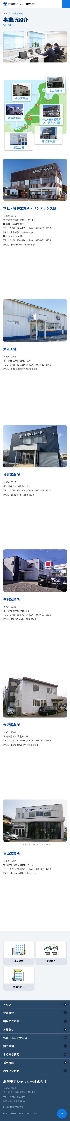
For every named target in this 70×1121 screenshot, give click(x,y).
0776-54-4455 (18, 1097)
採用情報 (8, 1063)
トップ (7, 1004)
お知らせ (8, 1029)
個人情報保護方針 (14, 1107)
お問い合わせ (11, 1071)
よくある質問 (11, 1054)
